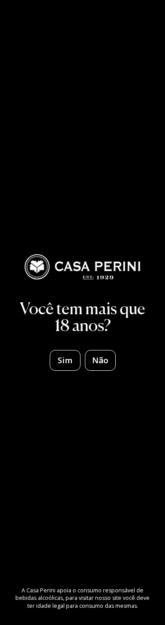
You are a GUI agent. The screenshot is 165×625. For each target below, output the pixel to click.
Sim (65, 359)
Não (100, 359)
